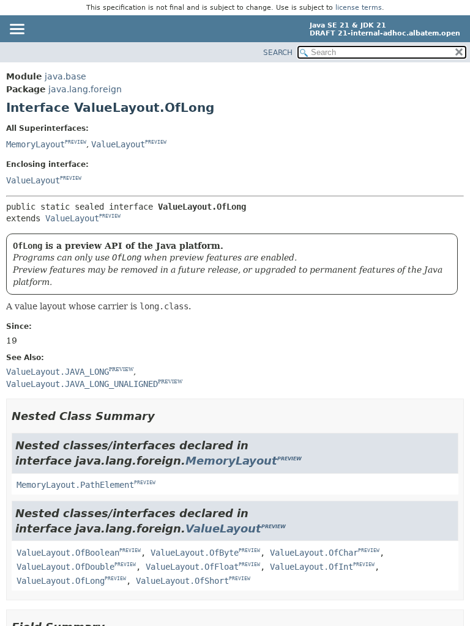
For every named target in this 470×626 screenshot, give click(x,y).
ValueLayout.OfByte (195, 553)
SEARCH (278, 52)
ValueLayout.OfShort (182, 581)
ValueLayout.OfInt (311, 567)
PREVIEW (75, 142)
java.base (65, 76)
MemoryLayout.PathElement (75, 485)
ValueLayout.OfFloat (192, 567)
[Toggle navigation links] (16, 30)
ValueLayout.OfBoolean (68, 553)
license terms (358, 8)
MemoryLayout (35, 144)
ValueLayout (118, 144)
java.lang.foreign (85, 89)
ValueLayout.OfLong (61, 581)
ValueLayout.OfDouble (65, 567)
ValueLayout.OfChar (314, 553)
